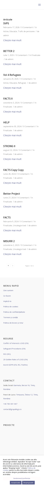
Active (6, 31)
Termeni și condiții (10, 317)
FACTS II (8, 98)
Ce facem (7, 296)
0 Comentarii (27, 27)
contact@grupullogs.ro (12, 409)
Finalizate (36, 55)
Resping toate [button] (28, 483)
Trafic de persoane (26, 31)
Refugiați (22, 83)
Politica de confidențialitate (14, 312)
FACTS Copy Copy (13, 170)
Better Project (11, 193)
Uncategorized (19, 225)
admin (6, 35)
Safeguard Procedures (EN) (14, 348)
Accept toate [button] (15, 483)
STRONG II (9, 146)
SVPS (6, 23)
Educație (13, 31)
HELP (6, 122)
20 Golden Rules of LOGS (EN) (15, 359)
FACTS (7, 217)
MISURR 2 (9, 241)
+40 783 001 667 (10, 404)
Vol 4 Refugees (12, 75)
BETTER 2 (8, 51)
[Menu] (39, 5)
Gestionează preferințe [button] (21, 478)
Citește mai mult (12, 40)
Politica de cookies (10, 306)
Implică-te (7, 301)
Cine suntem (8, 290)
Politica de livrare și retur (13, 323)
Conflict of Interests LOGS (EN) (16, 343)
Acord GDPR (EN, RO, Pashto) (15, 365)
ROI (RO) (7, 354)
